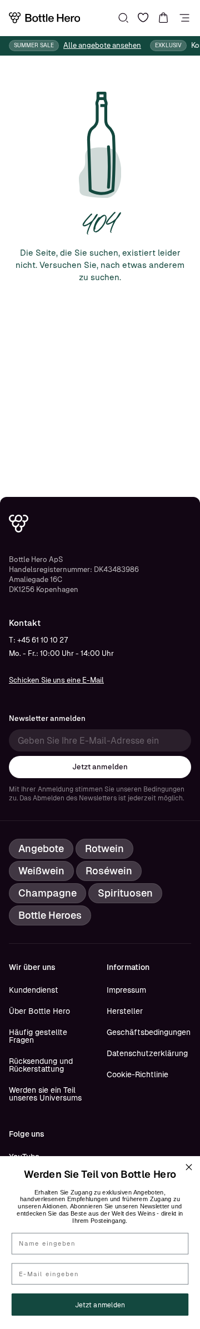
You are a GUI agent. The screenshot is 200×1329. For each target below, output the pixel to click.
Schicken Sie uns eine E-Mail (56, 680)
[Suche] (123, 17)
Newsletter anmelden (47, 718)
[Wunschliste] (143, 18)
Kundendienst (33, 989)
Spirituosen (125, 893)
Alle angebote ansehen (102, 45)
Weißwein (41, 871)
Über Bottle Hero (39, 1011)
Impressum (126, 989)
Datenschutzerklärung (147, 1053)
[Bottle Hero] (44, 17)
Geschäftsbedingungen (149, 1032)
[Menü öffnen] (184, 17)
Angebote (41, 848)
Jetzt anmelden (100, 767)
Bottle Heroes (50, 915)
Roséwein (109, 871)
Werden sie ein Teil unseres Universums (45, 1094)
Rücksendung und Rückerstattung (41, 1065)
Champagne (47, 893)
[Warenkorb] (163, 17)
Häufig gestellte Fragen (38, 1036)
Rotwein (104, 848)
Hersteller (125, 1011)
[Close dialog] (189, 1167)
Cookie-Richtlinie (137, 1074)
